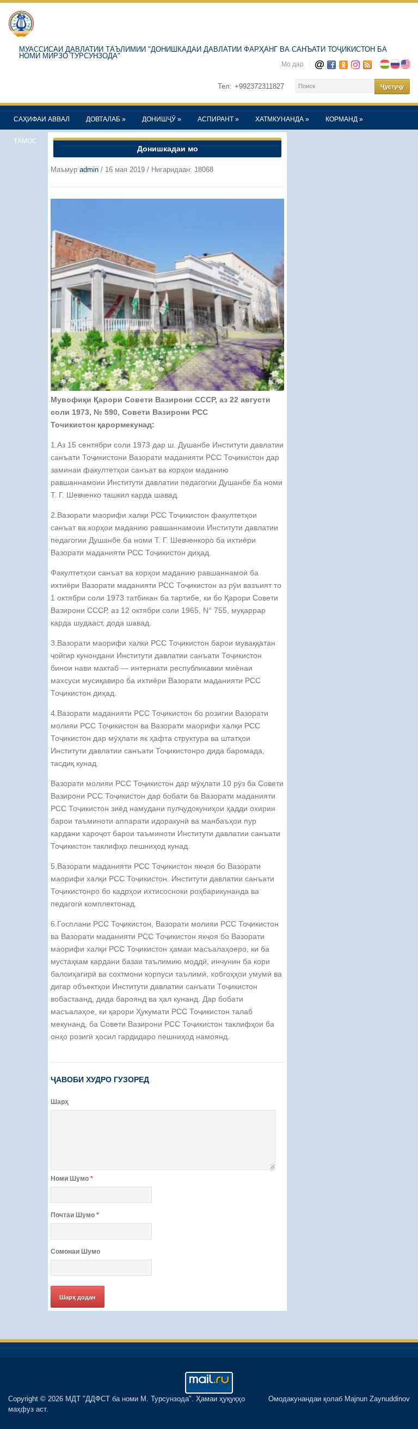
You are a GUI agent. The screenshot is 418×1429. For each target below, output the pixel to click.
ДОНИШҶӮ (161, 119)
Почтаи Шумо (75, 1215)
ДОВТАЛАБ (106, 119)
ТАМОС (25, 141)
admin (89, 169)
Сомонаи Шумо (75, 1251)
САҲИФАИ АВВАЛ (42, 119)
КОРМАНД (344, 119)
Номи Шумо (72, 1178)
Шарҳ (60, 1102)
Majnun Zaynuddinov (377, 1399)
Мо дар (292, 64)
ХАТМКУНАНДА (282, 119)
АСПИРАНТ (218, 119)
